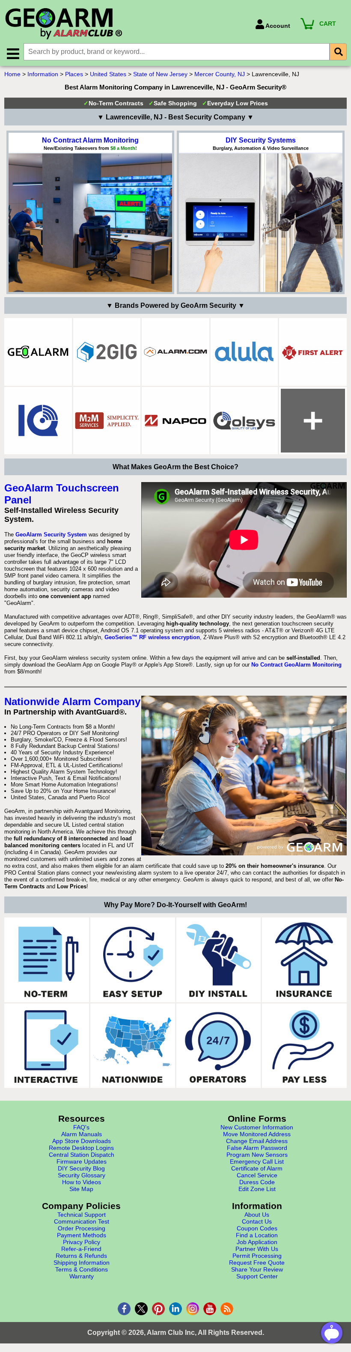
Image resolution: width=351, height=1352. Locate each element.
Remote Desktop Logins (81, 1147)
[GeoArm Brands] (313, 421)
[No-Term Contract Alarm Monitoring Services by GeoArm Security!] (46, 959)
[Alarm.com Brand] (175, 352)
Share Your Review (257, 1269)
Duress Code (257, 1182)
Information (42, 74)
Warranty (81, 1276)
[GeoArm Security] (125, 24)
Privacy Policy (81, 1242)
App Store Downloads (81, 1141)
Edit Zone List (257, 1188)
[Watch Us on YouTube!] (209, 1308)
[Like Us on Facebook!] (124, 1308)
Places (74, 74)
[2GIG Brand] (107, 352)
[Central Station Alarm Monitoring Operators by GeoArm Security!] (218, 1046)
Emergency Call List (257, 1161)
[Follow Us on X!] (141, 1308)
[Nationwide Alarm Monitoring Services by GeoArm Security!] (132, 1046)
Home (12, 74)
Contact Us (257, 1221)
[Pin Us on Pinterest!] (158, 1308)
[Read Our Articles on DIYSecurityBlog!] (226, 1308)
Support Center (257, 1276)
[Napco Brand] (175, 421)
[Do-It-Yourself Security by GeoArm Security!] (218, 959)
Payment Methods (81, 1235)
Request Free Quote (257, 1262)
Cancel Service (257, 1175)
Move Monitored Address (257, 1134)
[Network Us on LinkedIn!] (175, 1308)
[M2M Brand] (107, 421)
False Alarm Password (257, 1147)
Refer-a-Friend (81, 1248)
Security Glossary (81, 1175)
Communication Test (81, 1221)
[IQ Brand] (38, 421)
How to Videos (81, 1182)
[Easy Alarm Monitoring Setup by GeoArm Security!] (132, 959)
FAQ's (81, 1127)
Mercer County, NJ (219, 74)
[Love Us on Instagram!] (192, 1308)
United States (108, 74)
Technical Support (81, 1214)
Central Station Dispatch (81, 1154)
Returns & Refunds (81, 1255)
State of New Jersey (160, 74)
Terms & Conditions (81, 1269)
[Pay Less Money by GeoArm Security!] (304, 1046)
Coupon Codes (257, 1228)
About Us (256, 1214)
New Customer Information (256, 1127)
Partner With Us (256, 1248)
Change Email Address (257, 1141)
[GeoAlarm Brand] (38, 352)
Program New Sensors (257, 1154)
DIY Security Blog (81, 1168)
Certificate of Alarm (257, 1168)
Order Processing (81, 1228)
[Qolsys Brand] (244, 421)
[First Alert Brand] (313, 352)
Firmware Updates (82, 1161)
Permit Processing (257, 1255)
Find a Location (257, 1235)
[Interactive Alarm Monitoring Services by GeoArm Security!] (46, 1046)
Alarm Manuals (81, 1134)
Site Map (81, 1188)
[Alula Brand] (244, 352)
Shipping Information (82, 1262)
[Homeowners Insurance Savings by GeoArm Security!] (304, 959)
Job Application (257, 1242)
